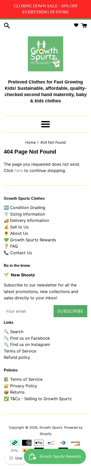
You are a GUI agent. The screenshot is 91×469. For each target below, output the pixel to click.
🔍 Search (13, 331)
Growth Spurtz (50, 427)
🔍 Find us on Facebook (27, 338)
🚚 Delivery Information (26, 220)
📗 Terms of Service (23, 379)
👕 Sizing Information (24, 214)
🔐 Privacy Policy (20, 385)
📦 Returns (14, 392)
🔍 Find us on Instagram (27, 344)
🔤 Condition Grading (24, 207)
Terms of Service (20, 351)
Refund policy (17, 357)
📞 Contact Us (18, 252)
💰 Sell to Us (16, 226)
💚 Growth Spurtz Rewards (30, 239)
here (19, 170)
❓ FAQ (11, 246)
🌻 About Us (16, 233)
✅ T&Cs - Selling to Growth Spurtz (38, 398)
